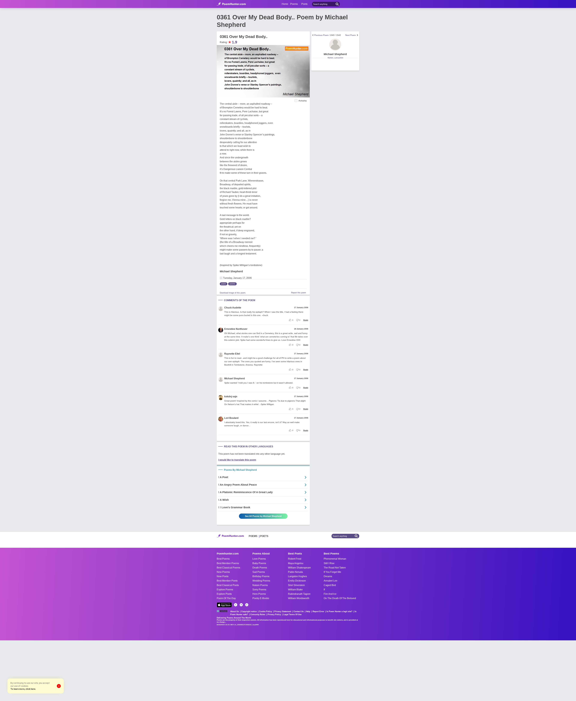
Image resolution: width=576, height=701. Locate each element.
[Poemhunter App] (224, 604)
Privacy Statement (282, 611)
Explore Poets (224, 594)
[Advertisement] (45, 670)
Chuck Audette (232, 307)
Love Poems (259, 558)
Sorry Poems (259, 589)
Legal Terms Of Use (292, 614)
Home (285, 4)
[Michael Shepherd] (335, 45)
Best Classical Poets (228, 585)
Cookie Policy (265, 611)
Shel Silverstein (296, 585)
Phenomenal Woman (335, 558)
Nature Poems (260, 585)
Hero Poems (259, 594)
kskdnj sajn (230, 396)
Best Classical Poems (228, 567)
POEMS (253, 536)
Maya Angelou (295, 563)
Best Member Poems (228, 563)
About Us (234, 611)
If (324, 589)
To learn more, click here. (23, 689)
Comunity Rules (257, 614)
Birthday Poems (260, 576)
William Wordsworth (298, 598)
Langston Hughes (297, 576)
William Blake (295, 589)
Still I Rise (329, 563)
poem (223, 284)
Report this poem (298, 293)
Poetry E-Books (260, 598)
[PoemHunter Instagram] (246, 604)
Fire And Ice (330, 594)
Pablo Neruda (295, 572)
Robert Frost (294, 558)
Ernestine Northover (235, 329)
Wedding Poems (261, 580)
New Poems (223, 572)
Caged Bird (330, 585)
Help (308, 611)
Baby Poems (259, 563)
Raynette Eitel (232, 353)
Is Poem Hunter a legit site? (339, 611)
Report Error (318, 611)
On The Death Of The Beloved (340, 598)
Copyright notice (249, 611)
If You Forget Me (332, 572)
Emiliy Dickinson (297, 580)
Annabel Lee (330, 580)
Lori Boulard (231, 418)
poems (232, 284)
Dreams (328, 576)
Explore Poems (225, 589)
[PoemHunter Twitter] (241, 604)
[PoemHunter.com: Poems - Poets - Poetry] (231, 4)
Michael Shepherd (231, 271)
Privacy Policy (274, 614)
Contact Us (299, 611)
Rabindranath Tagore (299, 594)
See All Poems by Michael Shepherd (263, 516)
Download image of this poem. (233, 293)
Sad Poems (258, 572)
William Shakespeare (299, 567)
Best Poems (223, 558)
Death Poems (259, 567)
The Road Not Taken (335, 567)
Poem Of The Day (226, 598)
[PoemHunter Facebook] (235, 604)
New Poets (222, 576)
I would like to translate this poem (237, 460)
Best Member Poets (227, 580)
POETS (264, 536)
